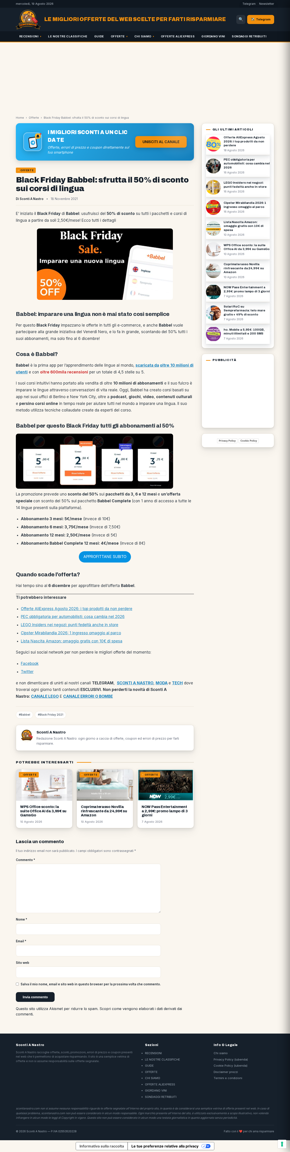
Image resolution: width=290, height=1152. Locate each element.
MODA (162, 683)
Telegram (249, 3)
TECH (177, 683)
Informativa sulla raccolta (102, 1146)
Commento (25, 860)
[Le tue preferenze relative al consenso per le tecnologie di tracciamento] (282, 1144)
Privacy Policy (227, 440)
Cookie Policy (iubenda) (230, 1065)
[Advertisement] (145, 76)
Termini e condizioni (228, 1078)
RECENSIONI (29, 36)
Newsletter (266, 3)
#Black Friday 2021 (50, 714)
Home (20, 117)
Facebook (30, 663)
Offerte (34, 117)
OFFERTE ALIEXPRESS (178, 36)
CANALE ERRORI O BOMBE (88, 696)
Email (21, 941)
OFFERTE (118, 36)
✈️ (261, 19)
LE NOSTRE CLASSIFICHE (67, 36)
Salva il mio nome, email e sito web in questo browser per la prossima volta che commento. (91, 984)
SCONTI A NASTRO (135, 683)
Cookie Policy (248, 440)
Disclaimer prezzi (226, 1072)
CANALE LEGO (45, 696)
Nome (21, 919)
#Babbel (24, 714)
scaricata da (147, 365)
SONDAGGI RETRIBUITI (249, 36)
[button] (105, 557)
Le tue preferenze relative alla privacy (164, 1146)
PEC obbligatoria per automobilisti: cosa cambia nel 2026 (73, 616)
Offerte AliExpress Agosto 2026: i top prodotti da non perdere (76, 608)
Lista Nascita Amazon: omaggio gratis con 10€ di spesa (71, 641)
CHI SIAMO (142, 36)
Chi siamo (221, 1053)
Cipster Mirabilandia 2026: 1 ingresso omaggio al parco (71, 633)
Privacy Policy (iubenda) (231, 1059)
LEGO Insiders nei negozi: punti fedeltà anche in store (69, 625)
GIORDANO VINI (213, 36)
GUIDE (99, 36)
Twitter (27, 671)
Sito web (22, 962)
